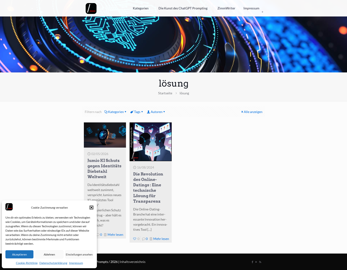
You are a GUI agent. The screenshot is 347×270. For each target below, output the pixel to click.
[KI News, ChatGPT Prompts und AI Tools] (91, 8)
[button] (91, 207)
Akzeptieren (19, 254)
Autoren (156, 112)
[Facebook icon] (252, 261)
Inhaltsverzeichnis (132, 262)
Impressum (76, 263)
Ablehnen (49, 254)
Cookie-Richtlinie (27, 263)
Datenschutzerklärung (53, 263)
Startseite (165, 93)
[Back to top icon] (329, 262)
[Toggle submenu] (262, 12)
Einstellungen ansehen (79, 254)
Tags (137, 112)
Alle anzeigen (253, 112)
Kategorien (116, 112)
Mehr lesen (115, 234)
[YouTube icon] (256, 261)
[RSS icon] (260, 261)
